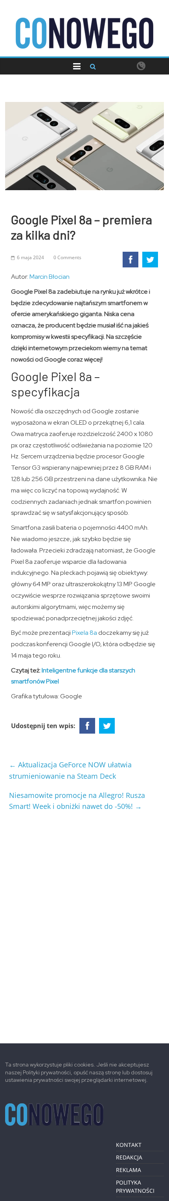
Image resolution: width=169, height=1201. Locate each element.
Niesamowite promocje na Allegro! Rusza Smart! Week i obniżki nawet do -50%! (77, 800)
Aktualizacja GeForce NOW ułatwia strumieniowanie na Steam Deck (70, 770)
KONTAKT (128, 1144)
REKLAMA (128, 1170)
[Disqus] (84, 924)
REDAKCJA (129, 1157)
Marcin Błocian (49, 277)
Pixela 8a (84, 633)
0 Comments (67, 257)
